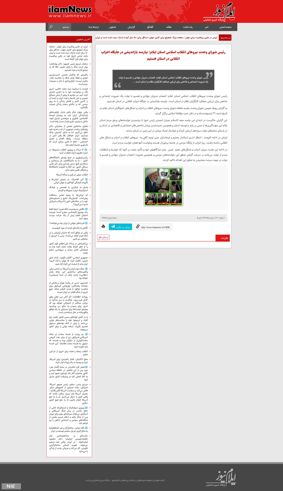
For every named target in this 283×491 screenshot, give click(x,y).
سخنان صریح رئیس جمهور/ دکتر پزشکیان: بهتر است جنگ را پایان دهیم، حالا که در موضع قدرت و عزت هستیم (68, 67)
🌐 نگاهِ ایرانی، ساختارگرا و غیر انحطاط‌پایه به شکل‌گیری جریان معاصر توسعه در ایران (68, 429)
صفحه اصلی (225, 27)
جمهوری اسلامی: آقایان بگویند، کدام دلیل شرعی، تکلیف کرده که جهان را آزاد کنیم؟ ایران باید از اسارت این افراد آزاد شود (68, 261)
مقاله (168, 27)
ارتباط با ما (94, 27)
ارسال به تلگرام (123, 227)
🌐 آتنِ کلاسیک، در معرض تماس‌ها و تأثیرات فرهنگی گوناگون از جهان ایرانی (68, 181)
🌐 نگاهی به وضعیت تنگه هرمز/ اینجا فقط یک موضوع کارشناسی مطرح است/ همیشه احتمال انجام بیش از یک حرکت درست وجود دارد (68, 213)
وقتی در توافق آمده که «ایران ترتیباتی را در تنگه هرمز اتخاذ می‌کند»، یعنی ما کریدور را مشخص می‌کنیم (68, 236)
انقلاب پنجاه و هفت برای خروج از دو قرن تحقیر (68, 353)
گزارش (131, 27)
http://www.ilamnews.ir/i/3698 (155, 227)
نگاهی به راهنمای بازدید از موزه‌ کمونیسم (70, 228)
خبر (206, 27)
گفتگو (150, 27)
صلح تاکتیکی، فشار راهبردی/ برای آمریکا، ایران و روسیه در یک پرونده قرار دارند (68, 360)
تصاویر (112, 27)
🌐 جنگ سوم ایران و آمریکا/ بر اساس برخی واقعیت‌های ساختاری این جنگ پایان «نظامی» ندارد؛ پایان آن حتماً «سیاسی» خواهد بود (68, 273)
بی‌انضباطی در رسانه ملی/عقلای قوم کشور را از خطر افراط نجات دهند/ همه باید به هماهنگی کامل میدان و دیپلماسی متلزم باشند (68, 248)
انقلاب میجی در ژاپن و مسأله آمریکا (72, 175)
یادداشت (187, 27)
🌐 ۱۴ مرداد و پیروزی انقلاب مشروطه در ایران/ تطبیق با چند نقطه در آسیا (68, 151)
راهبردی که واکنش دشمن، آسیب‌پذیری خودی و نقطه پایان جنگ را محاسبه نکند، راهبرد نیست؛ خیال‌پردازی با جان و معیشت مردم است (68, 79)
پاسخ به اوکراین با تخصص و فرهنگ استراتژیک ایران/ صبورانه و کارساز (68, 188)
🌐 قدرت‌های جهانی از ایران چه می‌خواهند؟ (68, 223)
